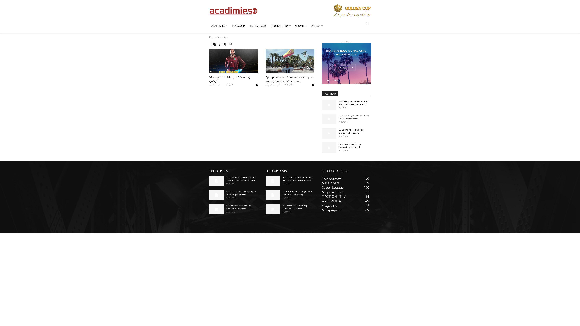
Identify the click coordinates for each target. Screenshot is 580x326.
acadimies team (216, 85)
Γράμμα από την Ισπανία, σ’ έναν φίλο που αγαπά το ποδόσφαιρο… (290, 79)
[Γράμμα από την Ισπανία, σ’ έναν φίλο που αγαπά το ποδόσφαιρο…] (290, 61)
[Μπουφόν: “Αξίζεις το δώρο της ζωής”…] (233, 61)
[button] (367, 23)
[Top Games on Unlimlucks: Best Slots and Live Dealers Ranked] (329, 105)
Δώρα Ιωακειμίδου (274, 85)
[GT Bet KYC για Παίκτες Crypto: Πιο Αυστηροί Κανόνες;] (329, 119)
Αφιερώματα (271, 72)
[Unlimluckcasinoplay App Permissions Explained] (329, 147)
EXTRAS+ (213, 72)
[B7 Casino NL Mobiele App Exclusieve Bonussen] (329, 133)
